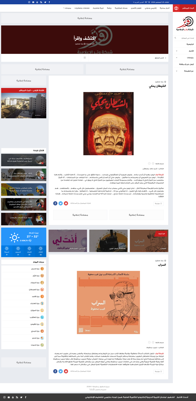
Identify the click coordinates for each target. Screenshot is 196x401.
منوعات (67, 8)
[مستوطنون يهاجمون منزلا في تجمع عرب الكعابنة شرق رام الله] (40, 160)
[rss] (41, 2)
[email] (33, 2)
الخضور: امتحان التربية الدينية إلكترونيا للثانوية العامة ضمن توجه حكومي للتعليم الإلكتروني (129, 395)
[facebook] (49, 2)
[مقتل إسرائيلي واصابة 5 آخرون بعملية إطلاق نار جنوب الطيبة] (40, 190)
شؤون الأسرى (136, 8)
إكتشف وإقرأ (85, 38)
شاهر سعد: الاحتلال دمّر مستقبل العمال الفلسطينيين (20, 174)
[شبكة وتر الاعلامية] (185, 23)
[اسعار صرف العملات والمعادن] (40, 219)
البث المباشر (188, 8)
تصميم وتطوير (100, 390)
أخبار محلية (164, 8)
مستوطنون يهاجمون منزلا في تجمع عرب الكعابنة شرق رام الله (19, 159)
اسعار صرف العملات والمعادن (21, 217)
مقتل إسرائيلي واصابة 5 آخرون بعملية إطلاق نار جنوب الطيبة (20, 189)
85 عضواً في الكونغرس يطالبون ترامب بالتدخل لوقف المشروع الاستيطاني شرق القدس (19, 204)
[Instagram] (29, 2)
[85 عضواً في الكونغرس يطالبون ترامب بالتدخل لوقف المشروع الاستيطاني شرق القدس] (40, 203)
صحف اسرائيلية (121, 8)
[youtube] (37, 2)
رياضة (109, 8)
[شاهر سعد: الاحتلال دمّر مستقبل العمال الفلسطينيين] (40, 175)
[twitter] (45, 2)
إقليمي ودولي (150, 8)
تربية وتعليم (98, 8)
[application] (23, 105)
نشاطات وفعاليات (82, 8)
